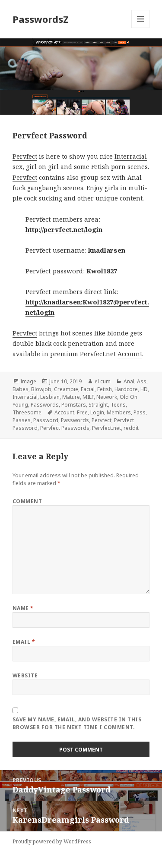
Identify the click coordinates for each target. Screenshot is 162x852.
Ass (141, 381)
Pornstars (73, 404)
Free (82, 412)
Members (119, 412)
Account (130, 354)
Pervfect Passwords (64, 428)
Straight (98, 404)
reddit (131, 428)
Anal (129, 381)
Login (97, 412)
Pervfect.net (106, 428)
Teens (118, 404)
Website (25, 675)
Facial (88, 389)
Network (106, 397)
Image (28, 381)
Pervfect (25, 156)
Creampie (66, 389)
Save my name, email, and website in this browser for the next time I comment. (77, 723)
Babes (21, 389)
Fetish (100, 167)
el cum (103, 381)
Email (24, 641)
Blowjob (41, 389)
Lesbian (50, 397)
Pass (139, 412)
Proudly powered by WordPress (52, 841)
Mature (71, 397)
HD (144, 389)
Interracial (130, 156)
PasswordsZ (41, 19)
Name (23, 608)
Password (45, 420)
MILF (88, 397)
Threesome (27, 412)
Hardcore (126, 389)
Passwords (45, 404)
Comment (27, 501)
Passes (22, 420)
